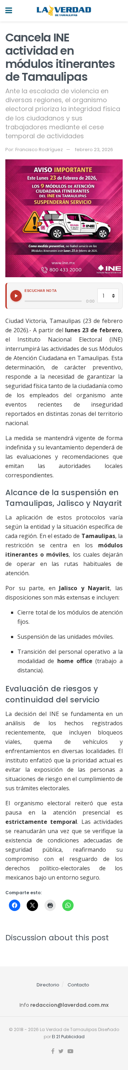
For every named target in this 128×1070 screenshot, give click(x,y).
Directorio (48, 984)
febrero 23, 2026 (94, 149)
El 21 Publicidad (68, 1037)
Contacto (78, 984)
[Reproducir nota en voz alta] (16, 296)
